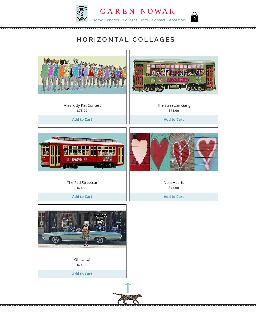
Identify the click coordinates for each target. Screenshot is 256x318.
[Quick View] (82, 75)
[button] (113, 20)
